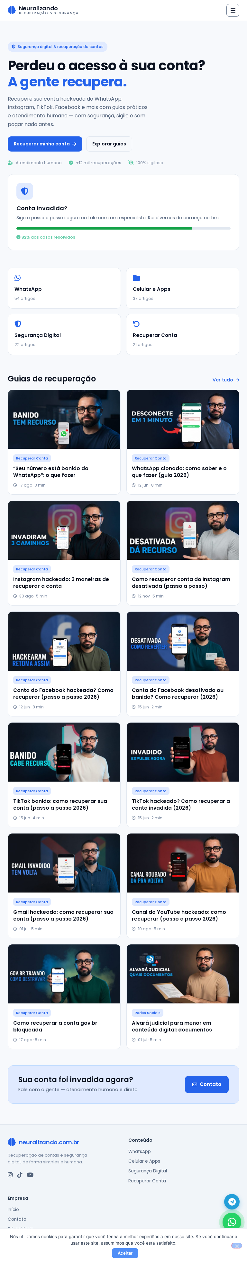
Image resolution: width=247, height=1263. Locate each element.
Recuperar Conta (147, 1181)
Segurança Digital (147, 1171)
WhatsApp (139, 1152)
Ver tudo (223, 380)
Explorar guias (109, 144)
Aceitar (125, 1253)
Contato (210, 1084)
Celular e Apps (144, 1161)
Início (13, 1210)
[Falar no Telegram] (232, 1201)
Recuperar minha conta (42, 144)
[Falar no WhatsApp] (232, 1222)
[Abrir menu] (232, 10)
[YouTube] (30, 1175)
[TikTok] (20, 1175)
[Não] (236, 1245)
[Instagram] (10, 1175)
